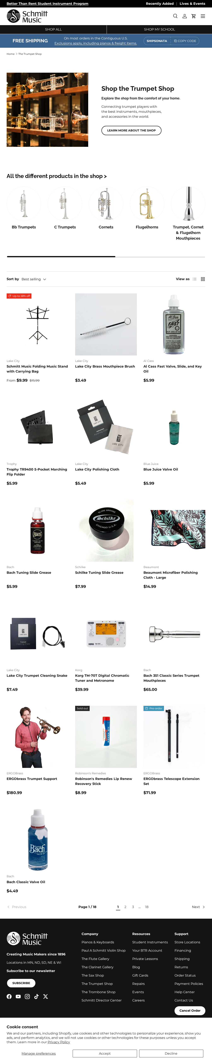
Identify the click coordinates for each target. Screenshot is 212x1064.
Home (10, 53)
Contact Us (184, 1000)
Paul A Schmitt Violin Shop (104, 950)
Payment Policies (189, 984)
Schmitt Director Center (102, 1000)
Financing (183, 950)
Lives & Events (192, 4)
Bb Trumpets (24, 227)
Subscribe (21, 983)
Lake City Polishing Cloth (97, 469)
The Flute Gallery (95, 959)
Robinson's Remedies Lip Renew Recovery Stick (103, 781)
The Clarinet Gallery (97, 967)
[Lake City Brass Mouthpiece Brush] (106, 324)
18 (146, 907)
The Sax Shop (93, 975)
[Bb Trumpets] (24, 204)
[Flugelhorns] (147, 204)
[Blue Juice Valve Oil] (174, 427)
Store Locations (187, 942)
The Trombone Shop (99, 992)
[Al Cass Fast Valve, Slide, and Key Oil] (174, 324)
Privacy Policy (59, 1042)
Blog (136, 967)
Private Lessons (145, 959)
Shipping (182, 959)
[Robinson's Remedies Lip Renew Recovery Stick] (106, 737)
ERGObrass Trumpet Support (32, 779)
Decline (171, 1053)
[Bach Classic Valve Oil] (38, 840)
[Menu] (202, 16)
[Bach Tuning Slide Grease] (38, 531)
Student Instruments (150, 942)
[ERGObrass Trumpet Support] (38, 737)
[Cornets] (106, 204)
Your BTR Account (147, 950)
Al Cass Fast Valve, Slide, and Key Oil (172, 368)
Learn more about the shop (131, 130)
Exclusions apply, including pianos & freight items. (95, 43)
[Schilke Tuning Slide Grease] (106, 531)
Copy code (187, 41)
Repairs (138, 984)
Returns (181, 967)
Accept (105, 1053)
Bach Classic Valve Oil (26, 882)
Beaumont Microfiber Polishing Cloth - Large (170, 575)
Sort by (13, 279)
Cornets (106, 227)
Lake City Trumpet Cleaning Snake (37, 676)
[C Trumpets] (65, 204)
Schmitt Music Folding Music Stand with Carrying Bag (37, 368)
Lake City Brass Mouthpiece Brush (105, 366)
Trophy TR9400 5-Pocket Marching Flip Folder (37, 471)
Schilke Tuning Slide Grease (99, 573)
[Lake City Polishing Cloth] (106, 427)
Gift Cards (140, 975)
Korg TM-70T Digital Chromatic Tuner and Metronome (102, 678)
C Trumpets (65, 227)
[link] (34, 907)
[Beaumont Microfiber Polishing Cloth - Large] (174, 531)
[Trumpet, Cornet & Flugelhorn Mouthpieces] (188, 204)
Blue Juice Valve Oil (160, 469)
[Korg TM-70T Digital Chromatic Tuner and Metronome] (106, 634)
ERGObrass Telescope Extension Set (171, 781)
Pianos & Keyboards (98, 942)
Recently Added (160, 4)
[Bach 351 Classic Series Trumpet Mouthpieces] (174, 634)
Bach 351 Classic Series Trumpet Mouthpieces (171, 678)
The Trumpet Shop (30, 53)
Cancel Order (189, 1011)
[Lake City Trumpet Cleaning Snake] (38, 634)
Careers (138, 1000)
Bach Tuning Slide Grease (29, 573)
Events (138, 992)
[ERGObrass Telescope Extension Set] (174, 737)
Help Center (185, 992)
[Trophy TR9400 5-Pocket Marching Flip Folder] (38, 427)
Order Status (185, 975)
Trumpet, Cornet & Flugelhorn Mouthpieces (188, 233)
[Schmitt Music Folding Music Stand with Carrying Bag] (38, 324)
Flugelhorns (147, 227)
